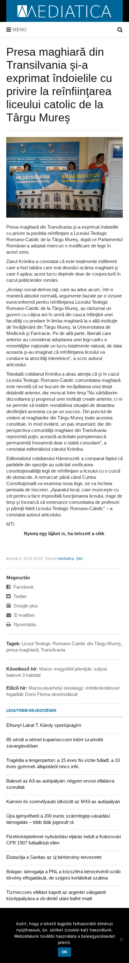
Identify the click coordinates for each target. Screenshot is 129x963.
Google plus (25, 605)
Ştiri (79, 558)
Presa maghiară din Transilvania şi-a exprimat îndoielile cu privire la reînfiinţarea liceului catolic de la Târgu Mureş (59, 84)
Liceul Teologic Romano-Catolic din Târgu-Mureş (71, 643)
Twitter (19, 596)
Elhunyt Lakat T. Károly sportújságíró (43, 725)
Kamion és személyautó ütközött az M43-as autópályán (63, 801)
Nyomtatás (24, 624)
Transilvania (53, 649)
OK (64, 952)
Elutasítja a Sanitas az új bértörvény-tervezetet (53, 857)
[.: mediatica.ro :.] (65, 20)
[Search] (120, 30)
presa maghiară (22, 649)
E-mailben (24, 615)
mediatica (66, 558)
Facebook (23, 587)
